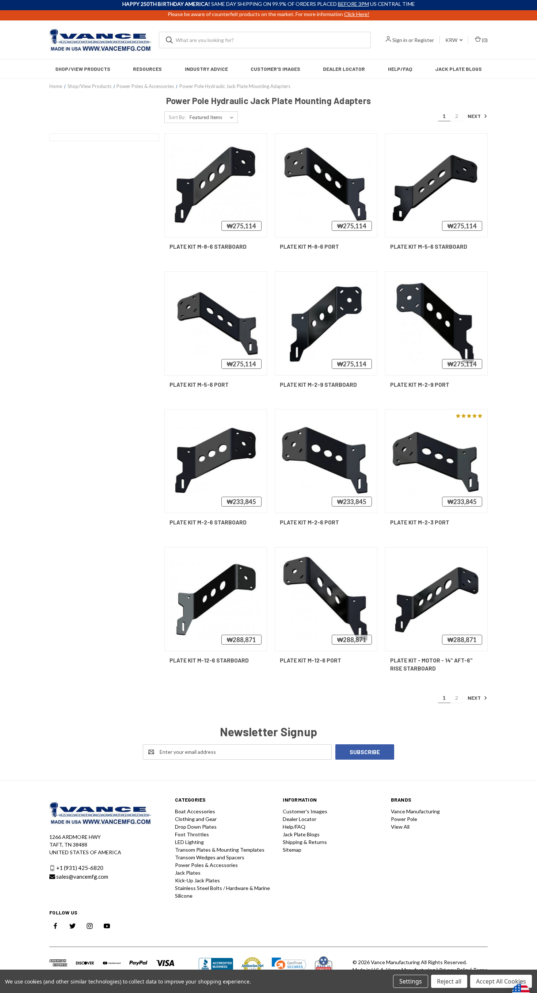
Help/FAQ (400, 69)
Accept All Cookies (501, 981)
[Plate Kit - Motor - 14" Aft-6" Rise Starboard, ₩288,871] (436, 599)
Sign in (399, 40)
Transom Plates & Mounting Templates (219, 850)
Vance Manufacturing (415, 811)
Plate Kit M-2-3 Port (419, 522)
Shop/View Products (82, 69)
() (484, 40)
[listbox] (212, 117)
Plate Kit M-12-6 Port (310, 660)
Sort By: (177, 117)
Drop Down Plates (196, 827)
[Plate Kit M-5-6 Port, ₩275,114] (216, 323)
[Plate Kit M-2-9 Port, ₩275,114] (436, 323)
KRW (451, 40)
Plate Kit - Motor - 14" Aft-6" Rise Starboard (431, 664)
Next (475, 116)
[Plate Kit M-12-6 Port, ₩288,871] (326, 599)
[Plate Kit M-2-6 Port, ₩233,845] (326, 461)
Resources (147, 69)
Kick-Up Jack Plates (197, 880)
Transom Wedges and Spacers (209, 857)
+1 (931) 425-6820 (79, 867)
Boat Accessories (195, 811)
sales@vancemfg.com (82, 876)
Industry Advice (206, 69)
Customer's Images (275, 69)
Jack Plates (188, 873)
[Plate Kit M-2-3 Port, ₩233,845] (436, 461)
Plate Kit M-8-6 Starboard (208, 246)
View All (400, 827)
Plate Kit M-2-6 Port (309, 522)
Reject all (449, 981)
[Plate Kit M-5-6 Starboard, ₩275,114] (436, 185)
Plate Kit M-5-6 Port (199, 384)
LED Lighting (189, 842)
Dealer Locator (344, 69)
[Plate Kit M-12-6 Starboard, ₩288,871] (216, 599)
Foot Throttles (192, 834)
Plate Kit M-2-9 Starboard (318, 384)
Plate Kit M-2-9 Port (419, 384)
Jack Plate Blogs (458, 69)
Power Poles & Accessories (206, 865)
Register (424, 40)
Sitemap (292, 850)
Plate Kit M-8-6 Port (309, 246)
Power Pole (404, 819)
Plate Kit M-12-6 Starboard (209, 660)
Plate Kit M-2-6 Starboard (208, 522)
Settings (410, 981)
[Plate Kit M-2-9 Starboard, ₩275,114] (326, 323)
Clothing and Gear (196, 819)
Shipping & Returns (305, 842)
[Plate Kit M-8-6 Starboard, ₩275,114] (216, 185)
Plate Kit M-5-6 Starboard (428, 246)
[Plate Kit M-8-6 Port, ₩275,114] (326, 185)
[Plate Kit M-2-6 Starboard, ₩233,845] (216, 461)
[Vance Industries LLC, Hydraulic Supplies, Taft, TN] (216, 966)
